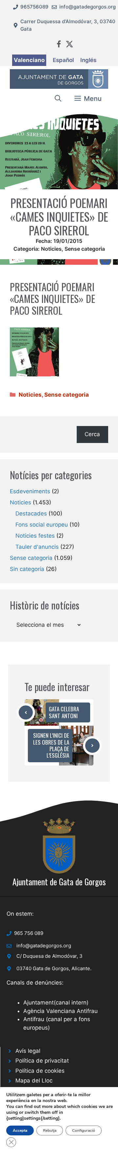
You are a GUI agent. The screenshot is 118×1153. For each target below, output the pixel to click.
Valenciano (29, 60)
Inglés (88, 60)
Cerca (92, 434)
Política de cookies (40, 1070)
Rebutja (49, 1130)
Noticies (51, 248)
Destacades (31, 513)
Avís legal (27, 1051)
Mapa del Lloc (33, 1080)
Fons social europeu (41, 524)
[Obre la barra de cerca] (58, 98)
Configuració (83, 1130)
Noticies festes (35, 535)
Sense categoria (85, 248)
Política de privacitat (42, 1060)
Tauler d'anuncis (37, 547)
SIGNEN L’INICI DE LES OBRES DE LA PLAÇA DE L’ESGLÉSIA (51, 745)
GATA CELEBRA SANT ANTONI (64, 712)
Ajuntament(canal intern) (55, 1002)
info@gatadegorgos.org (87, 7)
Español (63, 60)
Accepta (20, 1130)
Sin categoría (27, 569)
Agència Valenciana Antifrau (60, 1011)
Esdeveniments (30, 491)
